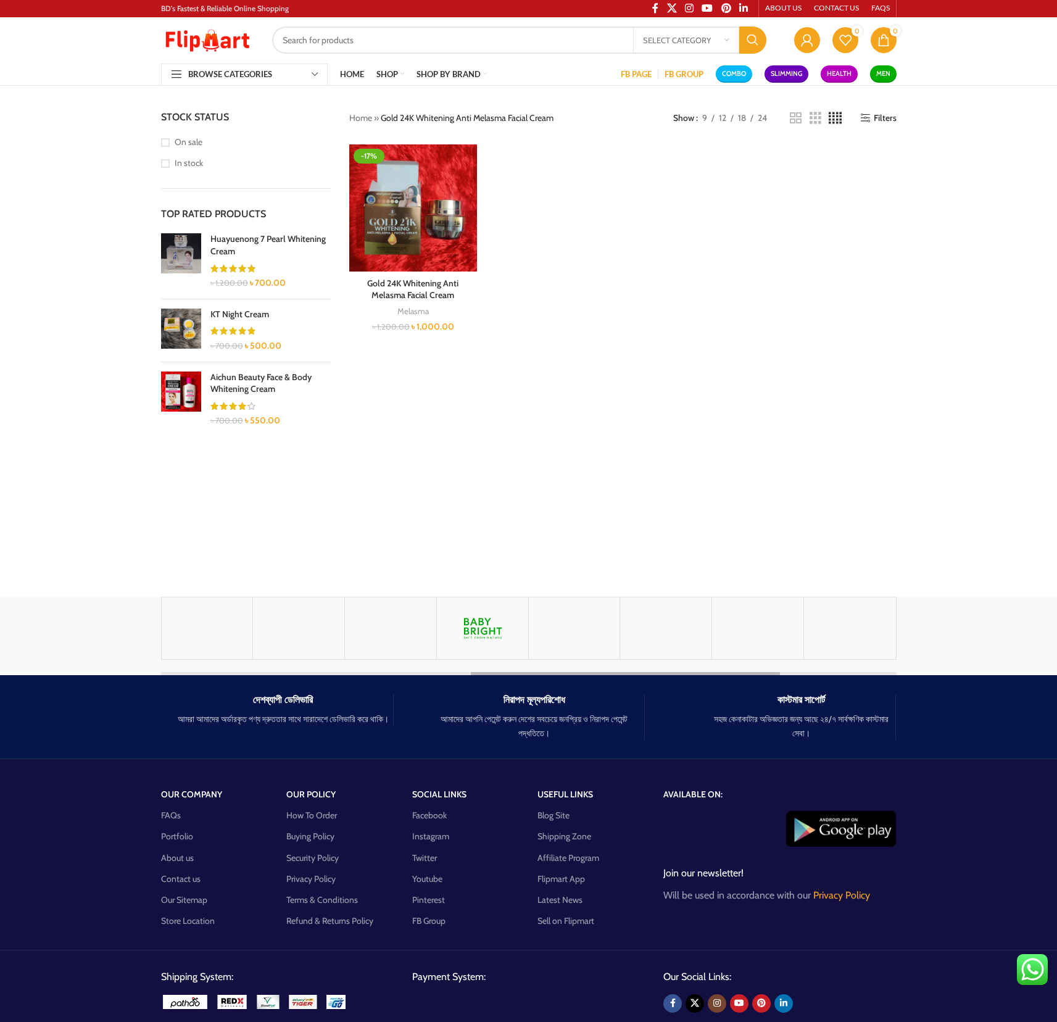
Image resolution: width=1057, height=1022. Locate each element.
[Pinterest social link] (761, 1003)
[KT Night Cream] (181, 330)
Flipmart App (561, 878)
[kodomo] (757, 628)
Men (883, 73)
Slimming (786, 73)
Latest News (559, 899)
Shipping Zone (564, 836)
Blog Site (553, 815)
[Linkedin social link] (783, 1003)
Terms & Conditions (322, 899)
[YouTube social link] (739, 1003)
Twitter (424, 857)
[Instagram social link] (717, 1003)
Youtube (427, 878)
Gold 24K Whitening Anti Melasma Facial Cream (412, 289)
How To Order (311, 815)
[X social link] (695, 1003)
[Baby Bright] (482, 628)
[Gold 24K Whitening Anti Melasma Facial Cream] (413, 208)
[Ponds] (665, 628)
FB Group (429, 920)
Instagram (430, 836)
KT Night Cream (239, 314)
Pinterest (428, 899)
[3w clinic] (849, 628)
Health (839, 73)
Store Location (188, 920)
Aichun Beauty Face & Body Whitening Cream (261, 383)
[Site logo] (207, 38)
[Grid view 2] (796, 118)
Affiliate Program (568, 857)
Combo (734, 73)
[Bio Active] (390, 628)
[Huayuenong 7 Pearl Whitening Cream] (181, 261)
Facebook (429, 815)
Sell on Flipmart (565, 920)
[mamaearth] (298, 628)
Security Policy (312, 857)
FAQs (171, 815)
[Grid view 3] (815, 118)
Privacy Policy (311, 878)
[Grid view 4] (835, 118)
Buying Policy (310, 836)
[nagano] (574, 628)
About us (177, 857)
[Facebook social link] (672, 1003)
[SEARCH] (752, 40)
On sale (188, 141)
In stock (189, 162)
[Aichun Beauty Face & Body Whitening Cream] (181, 399)
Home (360, 117)
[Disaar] (207, 628)
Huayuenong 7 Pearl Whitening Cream (268, 245)
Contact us (181, 878)
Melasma (413, 311)
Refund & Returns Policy (329, 920)
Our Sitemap (184, 899)
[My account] (807, 40)
